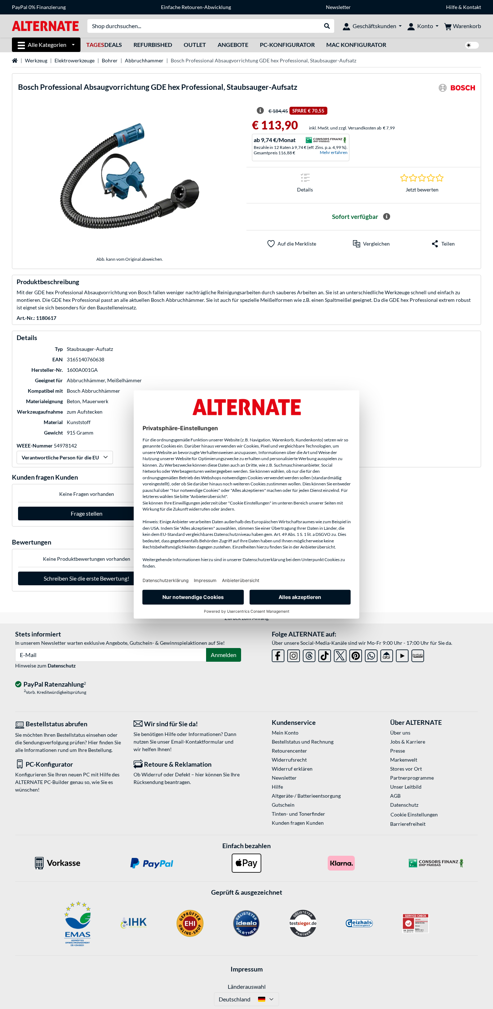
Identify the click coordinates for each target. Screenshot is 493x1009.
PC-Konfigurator (287, 44)
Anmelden (223, 654)
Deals (104, 44)
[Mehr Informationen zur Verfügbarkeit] (386, 216)
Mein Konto (285, 733)
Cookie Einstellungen (414, 814)
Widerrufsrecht (289, 760)
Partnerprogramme (412, 778)
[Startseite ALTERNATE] (45, 25)
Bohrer (110, 60)
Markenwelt (403, 760)
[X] (340, 654)
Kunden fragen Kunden (298, 823)
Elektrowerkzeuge (74, 60)
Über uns (400, 733)
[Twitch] (417, 654)
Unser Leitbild (406, 787)
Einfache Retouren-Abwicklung (196, 7)
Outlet (195, 44)
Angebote (233, 44)
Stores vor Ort (406, 769)
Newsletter (338, 7)
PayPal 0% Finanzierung (39, 7)
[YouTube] (402, 654)
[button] (371, 243)
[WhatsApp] (371, 654)
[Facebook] (278, 654)
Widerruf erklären (292, 769)
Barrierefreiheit (408, 824)
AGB (395, 796)
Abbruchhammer (144, 60)
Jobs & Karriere (407, 742)
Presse (397, 751)
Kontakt (472, 7)
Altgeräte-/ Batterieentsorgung (306, 796)
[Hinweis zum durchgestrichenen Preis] (260, 110)
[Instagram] (293, 654)
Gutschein (283, 805)
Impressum (247, 969)
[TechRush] (386, 654)
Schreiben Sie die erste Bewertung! (86, 578)
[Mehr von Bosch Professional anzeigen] (457, 89)
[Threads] (309, 654)
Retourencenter (289, 751)
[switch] (472, 45)
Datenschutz (62, 665)
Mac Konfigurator (356, 44)
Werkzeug (36, 60)
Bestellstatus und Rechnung (302, 742)
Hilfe (451, 7)
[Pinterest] (355, 654)
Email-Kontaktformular (197, 742)
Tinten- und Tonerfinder (298, 814)
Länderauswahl (247, 986)
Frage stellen (86, 513)
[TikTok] (324, 654)
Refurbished (153, 44)
